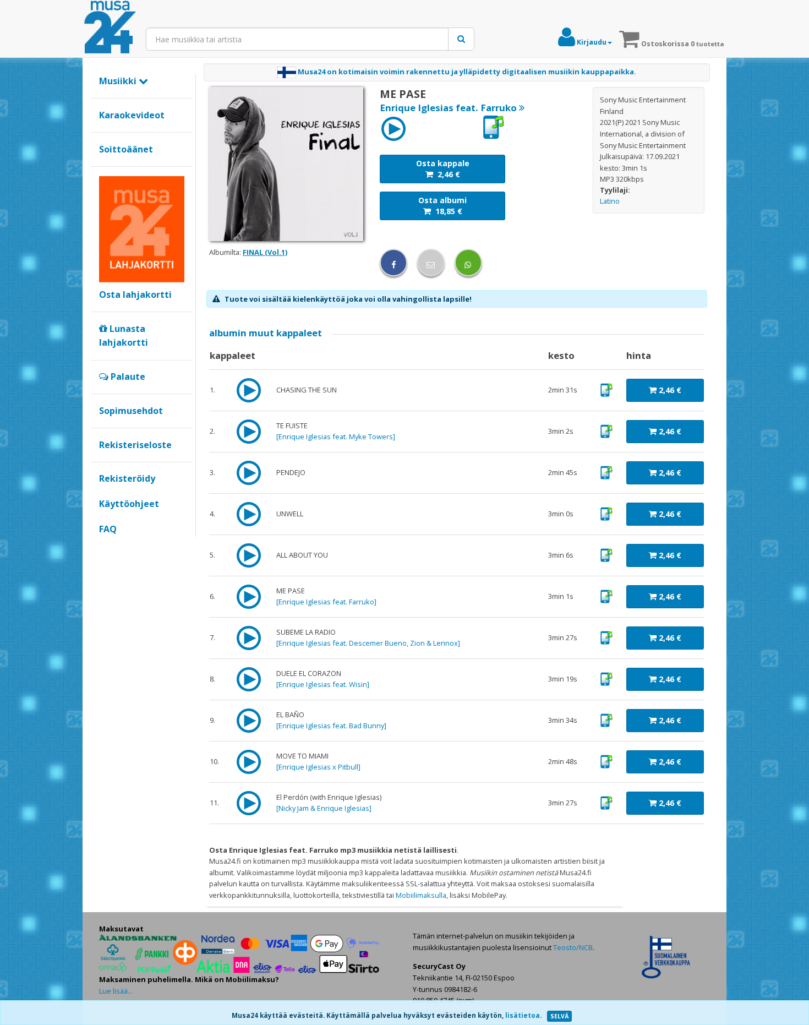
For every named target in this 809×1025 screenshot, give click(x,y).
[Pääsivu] (110, 27)
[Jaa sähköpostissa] (431, 262)
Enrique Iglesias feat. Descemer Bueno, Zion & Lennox (368, 643)
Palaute (126, 376)
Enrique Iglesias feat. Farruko (326, 602)
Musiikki (119, 81)
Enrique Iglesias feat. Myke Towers (335, 436)
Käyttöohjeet (129, 504)
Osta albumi (442, 205)
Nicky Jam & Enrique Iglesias (323, 808)
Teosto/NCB (573, 947)
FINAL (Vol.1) (265, 252)
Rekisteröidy (127, 478)
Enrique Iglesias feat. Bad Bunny (331, 725)
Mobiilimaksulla (421, 895)
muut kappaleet (265, 332)
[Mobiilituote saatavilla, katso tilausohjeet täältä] (493, 127)
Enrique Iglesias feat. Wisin (322, 684)
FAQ (108, 529)
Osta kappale (442, 168)
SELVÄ (559, 1016)
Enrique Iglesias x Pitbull (318, 767)
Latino (610, 201)
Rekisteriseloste (135, 445)
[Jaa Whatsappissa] (468, 262)
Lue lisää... (116, 991)
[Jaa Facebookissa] (393, 262)
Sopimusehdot (131, 411)
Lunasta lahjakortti (123, 336)
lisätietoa (522, 1015)
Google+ (105, 548)
